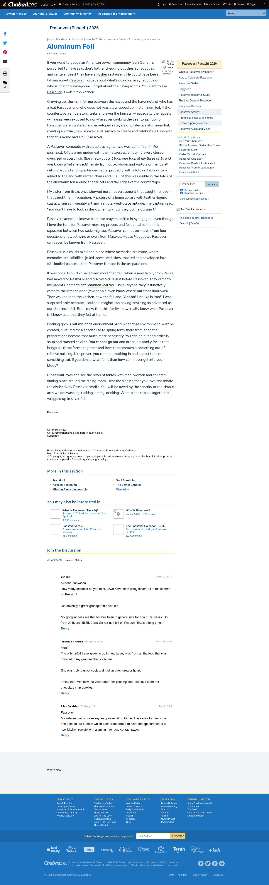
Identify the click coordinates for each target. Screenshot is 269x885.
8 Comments (150, 514)
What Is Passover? (138, 510)
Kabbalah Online (102, 819)
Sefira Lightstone (167, 72)
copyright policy (97, 459)
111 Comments (134, 535)
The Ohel (192, 809)
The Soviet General (128, 484)
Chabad (99, 862)
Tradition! (59, 480)
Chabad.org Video (103, 803)
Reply (65, 628)
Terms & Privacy (199, 875)
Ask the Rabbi (194, 4)
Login (163, 4)
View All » (122, 489)
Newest (70, 560)
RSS (128, 822)
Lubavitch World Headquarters (164, 862)
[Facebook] (201, 863)
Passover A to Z (72, 525)
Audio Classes (125, 849)
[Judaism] (20, 4)
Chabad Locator (195, 815)
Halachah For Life (193, 193)
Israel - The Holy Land (105, 822)
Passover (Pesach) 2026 (74, 27)
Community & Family (77, 14)
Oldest (78, 560)
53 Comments (69, 535)
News (143, 849)
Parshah (165, 815)
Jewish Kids (215, 849)
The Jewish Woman (104, 806)
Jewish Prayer (168, 819)
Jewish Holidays (57, 39)
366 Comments (70, 520)
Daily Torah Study (135, 809)
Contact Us (217, 875)
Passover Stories (117, 39)
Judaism (142, 865)
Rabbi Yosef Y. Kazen (112, 865)
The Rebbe (193, 806)
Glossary (130, 819)
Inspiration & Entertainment (116, 14)
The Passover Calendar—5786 (145, 525)
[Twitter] (208, 863)
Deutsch (184, 223)
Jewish (153, 865)
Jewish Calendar (134, 806)
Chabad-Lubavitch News (199, 812)
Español (194, 223)
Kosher (164, 812)
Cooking (161, 849)
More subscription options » (194, 198)
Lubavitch (108, 862)
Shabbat (165, 809)
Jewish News (100, 809)
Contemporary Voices (146, 39)
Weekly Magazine (66, 815)
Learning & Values (45, 14)
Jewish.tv (90, 849)
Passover (54, 92)
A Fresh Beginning (65, 484)
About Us (182, 875)
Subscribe (131, 812)
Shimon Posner (58, 53)
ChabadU (107, 849)
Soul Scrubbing (126, 480)
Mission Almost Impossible (70, 489)
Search (129, 815)
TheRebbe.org (101, 825)
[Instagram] (222, 863)
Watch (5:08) (133, 514)
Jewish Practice (16, 14)
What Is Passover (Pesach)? (80, 510)
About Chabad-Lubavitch (200, 803)
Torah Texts (179, 849)
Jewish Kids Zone (103, 815)
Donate (240, 4)
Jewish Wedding (169, 806)
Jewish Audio (167, 822)
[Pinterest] (215, 863)
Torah (134, 865)
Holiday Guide (191, 190)
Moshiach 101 (101, 812)
